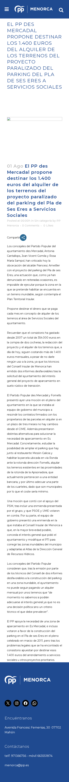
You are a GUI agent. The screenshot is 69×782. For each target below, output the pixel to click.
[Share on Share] (23, 237)
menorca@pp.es (17, 765)
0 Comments (30, 225)
